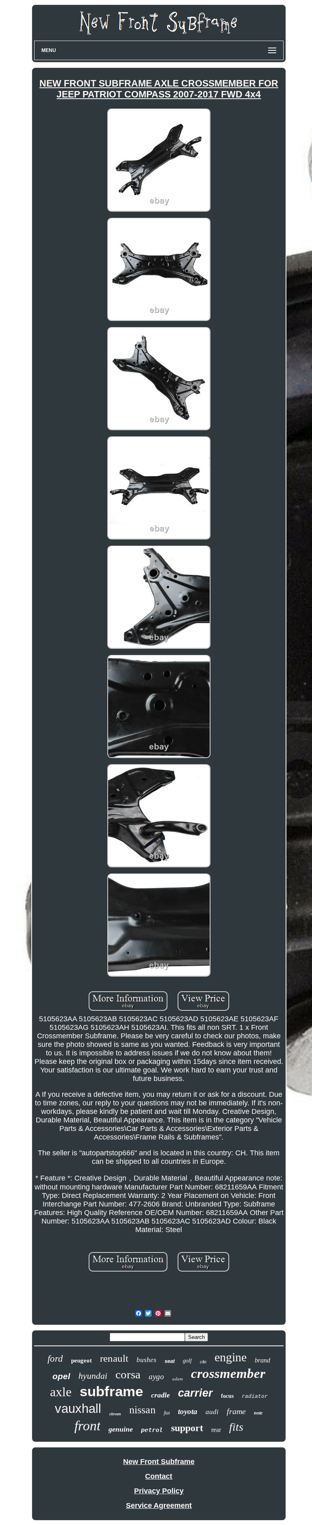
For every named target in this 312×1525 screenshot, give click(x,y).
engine (230, 1357)
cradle (160, 1395)
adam (177, 1378)
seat (170, 1361)
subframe (111, 1391)
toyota (187, 1411)
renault (114, 1358)
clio (203, 1361)
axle (61, 1391)
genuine (120, 1429)
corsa (128, 1374)
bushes (146, 1360)
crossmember (228, 1373)
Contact (158, 1476)
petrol (152, 1430)
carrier (195, 1393)
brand (262, 1360)
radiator (255, 1396)
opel (61, 1376)
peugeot (81, 1360)
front (87, 1425)
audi (212, 1412)
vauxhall (78, 1409)
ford (55, 1359)
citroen (115, 1414)
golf (187, 1361)
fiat (167, 1413)
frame (236, 1411)
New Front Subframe (159, 1462)
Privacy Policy (159, 1491)
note (258, 1413)
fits (236, 1427)
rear (216, 1429)
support (187, 1428)
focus (227, 1396)
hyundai (92, 1376)
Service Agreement (159, 1505)
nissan (142, 1410)
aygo (156, 1376)
